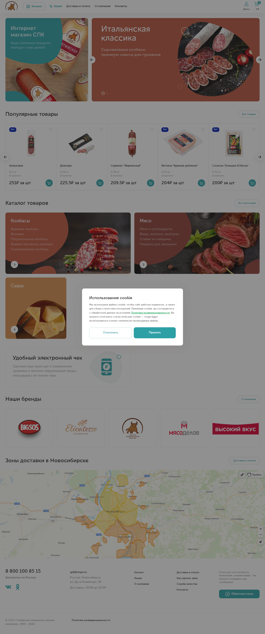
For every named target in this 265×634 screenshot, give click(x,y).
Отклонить (110, 332)
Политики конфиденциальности (150, 313)
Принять (155, 332)
